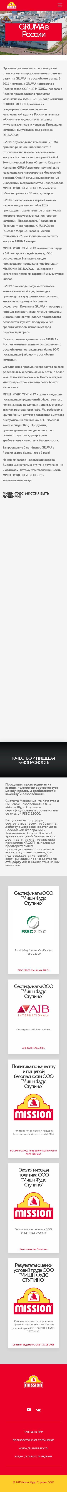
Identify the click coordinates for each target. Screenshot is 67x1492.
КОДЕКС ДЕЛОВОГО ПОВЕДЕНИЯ (33, 1456)
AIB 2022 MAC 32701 (33, 1048)
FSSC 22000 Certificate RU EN (33, 970)
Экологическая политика (33, 1249)
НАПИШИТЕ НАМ (33, 1432)
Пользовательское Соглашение (33, 1440)
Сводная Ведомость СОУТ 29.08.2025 (33, 1345)
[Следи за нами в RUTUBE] (29, 1410)
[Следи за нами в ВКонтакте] (38, 1410)
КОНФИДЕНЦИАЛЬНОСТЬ (33, 1448)
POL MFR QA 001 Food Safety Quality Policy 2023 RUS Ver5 (33, 1152)
